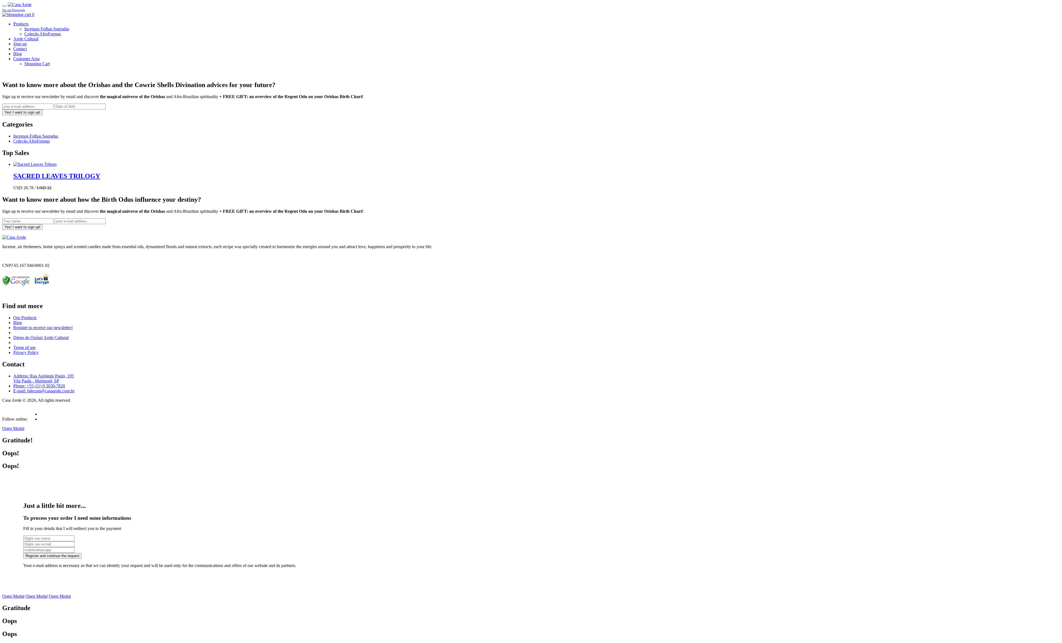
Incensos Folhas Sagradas (46, 29)
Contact (20, 48)
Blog (17, 53)
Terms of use (24, 347)
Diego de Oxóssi (28, 337)
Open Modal (13, 428)
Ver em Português (13, 10)
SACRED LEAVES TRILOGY (56, 176)
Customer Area (26, 58)
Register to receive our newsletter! (43, 327)
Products (20, 24)
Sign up (20, 43)
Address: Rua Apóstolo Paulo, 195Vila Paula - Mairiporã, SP (43, 378)
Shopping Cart (37, 63)
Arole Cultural (25, 38)
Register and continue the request (52, 556)
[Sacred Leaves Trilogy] (35, 164)
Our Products (25, 317)
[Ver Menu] (4, 6)
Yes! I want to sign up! (22, 112)
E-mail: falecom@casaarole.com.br (43, 391)
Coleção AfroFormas (42, 34)
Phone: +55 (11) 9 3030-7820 (39, 386)
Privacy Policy (26, 352)
